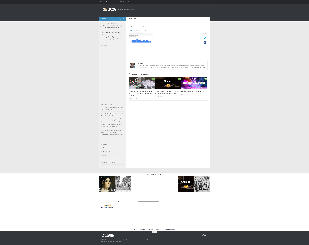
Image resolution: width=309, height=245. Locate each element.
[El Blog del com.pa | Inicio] (109, 9)
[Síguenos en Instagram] (123, 19)
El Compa (134, 30)
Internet (115, 2)
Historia (108, 2)
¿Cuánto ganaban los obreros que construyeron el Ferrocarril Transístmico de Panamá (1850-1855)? (112, 132)
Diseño (122, 2)
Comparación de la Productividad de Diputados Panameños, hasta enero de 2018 (140, 93)
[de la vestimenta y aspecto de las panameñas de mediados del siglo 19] (107, 184)
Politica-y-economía (133, 2)
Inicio (102, 2)
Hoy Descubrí (107, 151)
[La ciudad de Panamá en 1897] (123, 184)
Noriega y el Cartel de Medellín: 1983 (193, 91)
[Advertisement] (178, 10)
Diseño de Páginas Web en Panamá (148, 201)
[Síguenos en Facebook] (120, 19)
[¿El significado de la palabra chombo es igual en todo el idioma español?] (186, 184)
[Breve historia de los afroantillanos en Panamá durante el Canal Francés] (202, 184)
